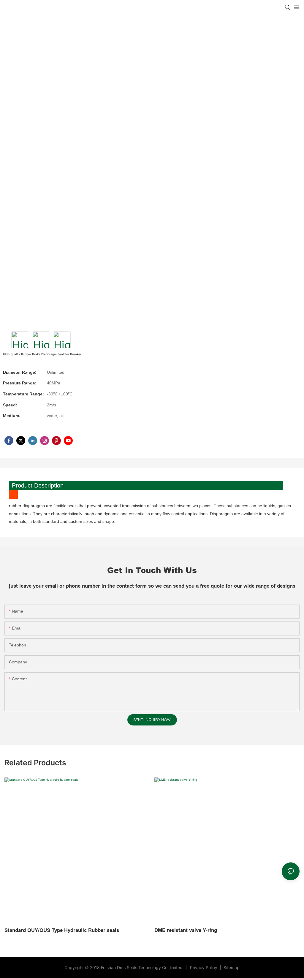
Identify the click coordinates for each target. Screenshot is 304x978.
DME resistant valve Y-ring (185, 930)
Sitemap (231, 967)
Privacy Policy (204, 967)
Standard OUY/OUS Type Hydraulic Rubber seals (61, 930)
